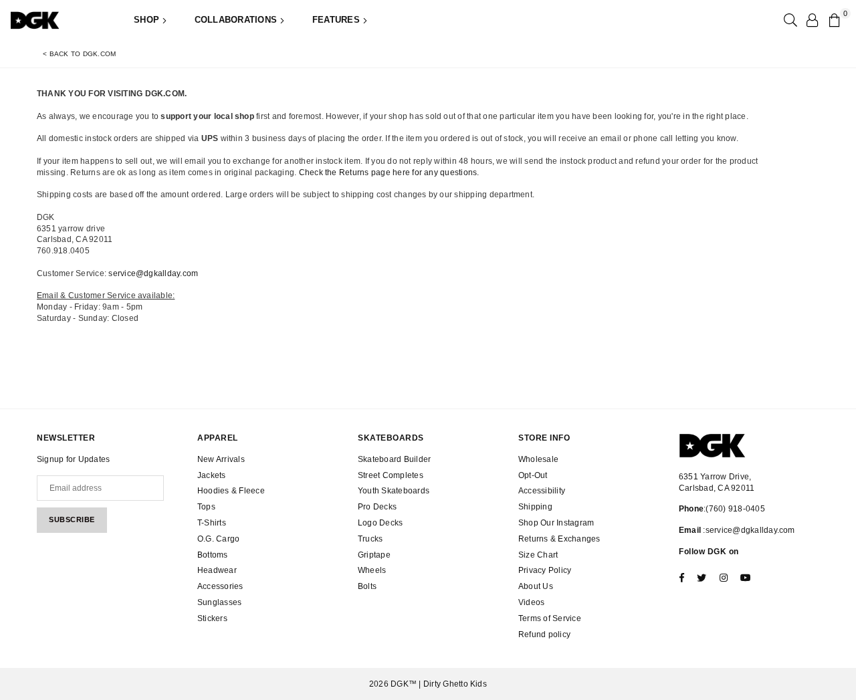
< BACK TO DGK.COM (79, 53)
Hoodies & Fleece (231, 490)
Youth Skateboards (393, 490)
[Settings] (811, 20)
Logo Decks (380, 523)
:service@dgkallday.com (748, 530)
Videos (531, 602)
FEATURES (337, 20)
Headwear (217, 570)
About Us (535, 586)
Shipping (535, 506)
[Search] (789, 20)
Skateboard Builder (394, 459)
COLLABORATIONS (237, 20)
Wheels (372, 570)
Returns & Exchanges (559, 539)
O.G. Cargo (218, 539)
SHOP (148, 20)
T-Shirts (211, 523)
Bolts (367, 586)
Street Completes (390, 475)
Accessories (220, 586)
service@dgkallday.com (153, 273)
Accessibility (541, 490)
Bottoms (212, 555)
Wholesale (538, 459)
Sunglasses (219, 602)
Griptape (374, 555)
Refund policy (544, 634)
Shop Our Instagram (556, 523)
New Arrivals (221, 459)
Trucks (370, 539)
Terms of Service (549, 618)
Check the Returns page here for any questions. (389, 172)
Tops (206, 506)
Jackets (211, 475)
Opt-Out (533, 475)
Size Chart (538, 555)
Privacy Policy (544, 570)
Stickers (212, 618)
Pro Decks (377, 506)
